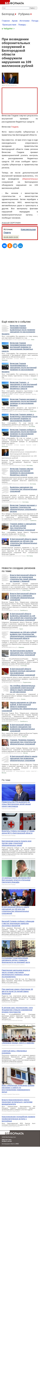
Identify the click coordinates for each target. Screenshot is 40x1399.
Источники (24, 21)
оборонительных (30, 179)
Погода (34, 21)
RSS (17, 1144)
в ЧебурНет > (8, 28)
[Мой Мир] (20, 245)
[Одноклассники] (9, 245)
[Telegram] (15, 245)
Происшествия (9, 25)
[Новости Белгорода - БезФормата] (12, 2)
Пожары (22, 25)
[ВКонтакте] (4, 245)
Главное (6, 21)
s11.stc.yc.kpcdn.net (11, 85)
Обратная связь (6, 1139)
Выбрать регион (7, 1141)
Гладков (14, 127)
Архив (15, 21)
